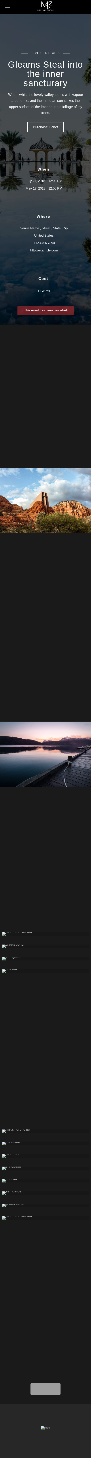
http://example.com (44, 250)
